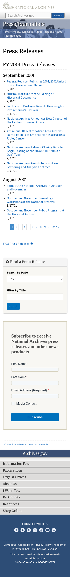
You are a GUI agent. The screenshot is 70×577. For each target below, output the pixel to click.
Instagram (28, 530)
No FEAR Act (39, 548)
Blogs (47, 530)
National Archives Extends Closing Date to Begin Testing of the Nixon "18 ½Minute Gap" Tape (35, 150)
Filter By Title (16, 290)
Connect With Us (35, 524)
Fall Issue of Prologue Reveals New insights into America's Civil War (35, 108)
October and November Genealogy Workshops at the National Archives (31, 200)
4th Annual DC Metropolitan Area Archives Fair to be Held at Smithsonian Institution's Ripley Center (36, 134)
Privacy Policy (43, 544)
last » (55, 227)
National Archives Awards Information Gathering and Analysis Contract (32, 165)
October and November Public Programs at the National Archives (35, 212)
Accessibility (25, 544)
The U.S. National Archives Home (28, 6)
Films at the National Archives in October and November (34, 187)
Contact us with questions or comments (26, 444)
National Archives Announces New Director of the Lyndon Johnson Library (37, 120)
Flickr (53, 530)
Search (58, 15)
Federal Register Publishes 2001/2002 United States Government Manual (36, 83)
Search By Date (17, 272)
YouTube (41, 530)
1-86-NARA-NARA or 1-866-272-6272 (35, 562)
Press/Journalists (22, 31)
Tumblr (35, 530)
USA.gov (53, 548)
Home (6, 31)
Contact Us (10, 544)
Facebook (16, 530)
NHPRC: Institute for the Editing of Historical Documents (30, 95)
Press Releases (45, 31)
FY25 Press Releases (16, 244)
